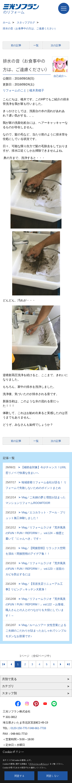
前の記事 (16, 45)
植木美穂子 (36, 90)
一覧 (36, 45)
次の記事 (56, 45)
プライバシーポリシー (38, 763)
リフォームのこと (14, 90)
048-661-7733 (37, 728)
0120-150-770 (19, 728)
